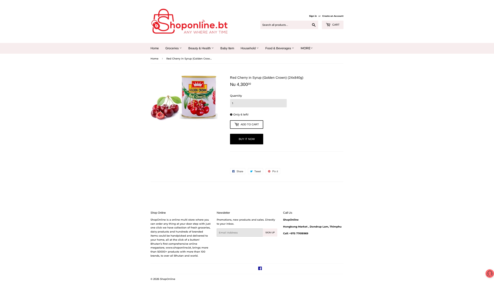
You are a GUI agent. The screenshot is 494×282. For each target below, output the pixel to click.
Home (155, 48)
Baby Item (227, 48)
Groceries (172, 48)
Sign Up (270, 232)
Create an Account (332, 16)
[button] (490, 274)
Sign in (313, 16)
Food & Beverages (278, 48)
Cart (336, 24)
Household (248, 48)
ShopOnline (167, 278)
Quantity (236, 95)
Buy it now (247, 139)
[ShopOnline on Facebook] (260, 268)
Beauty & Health (199, 48)
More (305, 48)
